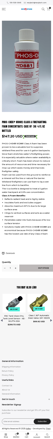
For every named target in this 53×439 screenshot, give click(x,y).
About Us (6, 389)
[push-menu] (4, 9)
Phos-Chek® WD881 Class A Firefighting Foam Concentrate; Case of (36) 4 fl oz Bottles (24, 126)
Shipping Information (11, 366)
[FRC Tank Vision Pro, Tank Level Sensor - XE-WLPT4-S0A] (14, 303)
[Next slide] (51, 320)
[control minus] (5, 268)
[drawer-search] (43, 9)
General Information (11, 394)
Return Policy (8, 371)
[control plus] (15, 268)
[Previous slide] (1, 320)
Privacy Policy (8, 375)
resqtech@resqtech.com (36, 3)
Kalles (28, 428)
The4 (48, 428)
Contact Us (7, 385)
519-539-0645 (15, 3)
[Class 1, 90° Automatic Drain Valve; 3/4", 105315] (39, 303)
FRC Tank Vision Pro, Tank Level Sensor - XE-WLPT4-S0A (14, 318)
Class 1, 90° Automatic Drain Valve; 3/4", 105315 (39, 316)
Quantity (6, 262)
